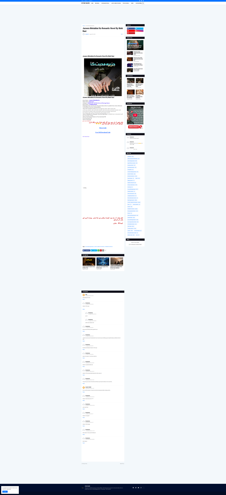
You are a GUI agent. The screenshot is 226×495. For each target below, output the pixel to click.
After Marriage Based (132, 160)
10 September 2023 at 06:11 (90, 396)
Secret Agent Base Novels (133, 221)
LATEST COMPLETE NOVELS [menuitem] (116, 3)
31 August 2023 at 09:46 (89, 354)
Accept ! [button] (5, 491)
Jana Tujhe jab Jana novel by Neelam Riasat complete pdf (134, 46)
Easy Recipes (131, 178)
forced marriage (137, 230)
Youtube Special (132, 228)
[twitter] (139, 29)
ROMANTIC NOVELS (109, 246)
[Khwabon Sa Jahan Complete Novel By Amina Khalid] (130, 53)
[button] (140, 3)
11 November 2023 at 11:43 (89, 430)
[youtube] (141, 1)
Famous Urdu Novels (132, 184)
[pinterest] (143, 1)
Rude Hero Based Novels (133, 215)
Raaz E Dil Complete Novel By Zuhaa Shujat (138, 69)
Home (82, 0)
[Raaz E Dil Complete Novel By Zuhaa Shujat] (130, 70)
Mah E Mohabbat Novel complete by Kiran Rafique (138, 64)
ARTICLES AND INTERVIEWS (133, 158)
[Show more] (105, 250)
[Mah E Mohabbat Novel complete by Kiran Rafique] (130, 65)
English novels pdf (132, 182)
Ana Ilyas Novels (131, 165)
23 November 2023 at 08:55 (89, 439)
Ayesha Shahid (88, 387)
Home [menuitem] (92, 3)
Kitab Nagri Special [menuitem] (105, 3)
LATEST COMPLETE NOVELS (99, 246)
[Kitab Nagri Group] (139, 33)
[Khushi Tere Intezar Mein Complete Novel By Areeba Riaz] (130, 59)
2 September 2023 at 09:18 (89, 371)
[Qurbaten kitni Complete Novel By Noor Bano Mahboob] (116, 261)
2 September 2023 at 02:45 (89, 362)
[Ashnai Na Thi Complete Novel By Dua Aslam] (103, 261)
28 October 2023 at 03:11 (89, 422)
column (130, 230)
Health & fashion (131, 191)
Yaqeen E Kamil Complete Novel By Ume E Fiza (89, 267)
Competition (130, 169)
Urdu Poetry (131, 226)
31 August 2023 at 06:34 (89, 304)
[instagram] (139, 31)
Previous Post (84, 463)
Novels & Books (136, 204)
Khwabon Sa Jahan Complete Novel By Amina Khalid (138, 53)
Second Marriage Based (133, 219)
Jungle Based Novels (132, 195)
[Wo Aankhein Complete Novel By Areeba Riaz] (139, 92)
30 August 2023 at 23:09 (89, 295)
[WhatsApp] (98, 250)
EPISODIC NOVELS (132, 176)
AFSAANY (130, 156)
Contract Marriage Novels (133, 171)
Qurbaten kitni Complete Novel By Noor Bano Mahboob (116, 267)
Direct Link (102, 128)
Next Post (122, 463)
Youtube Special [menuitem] (139, 3)
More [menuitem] (132, 3)
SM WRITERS (131, 217)
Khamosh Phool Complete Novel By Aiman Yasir (130, 85)
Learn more (9, 489)
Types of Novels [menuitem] (126, 3)
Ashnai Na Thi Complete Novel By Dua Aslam (102, 267)
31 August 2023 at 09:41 (89, 345)
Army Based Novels (132, 167)
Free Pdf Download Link (102, 132)
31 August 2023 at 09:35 (92, 320)
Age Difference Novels (132, 163)
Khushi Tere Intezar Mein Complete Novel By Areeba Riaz (138, 59)
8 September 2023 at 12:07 (89, 388)
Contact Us (90, 0)
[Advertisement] (113, 14)
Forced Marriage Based (90, 25)
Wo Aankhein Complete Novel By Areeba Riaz (139, 96)
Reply (84, 299)
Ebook (138, 178)
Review (130, 213)
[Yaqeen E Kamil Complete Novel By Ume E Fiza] (89, 261)
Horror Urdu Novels (132, 193)
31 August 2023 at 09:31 (89, 327)
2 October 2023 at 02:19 (89, 413)
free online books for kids (133, 232)
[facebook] (139, 1)
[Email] (103, 250)
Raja (86, 294)
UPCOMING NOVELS (132, 224)
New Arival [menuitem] (97, 3)
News (129, 204)
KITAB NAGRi (85, 3)
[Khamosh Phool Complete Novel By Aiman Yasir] (131, 80)
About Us (86, 0)
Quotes (130, 206)
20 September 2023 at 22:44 (90, 405)
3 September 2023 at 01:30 (89, 379)
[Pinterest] (101, 250)
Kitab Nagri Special (132, 200)
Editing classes (131, 180)
